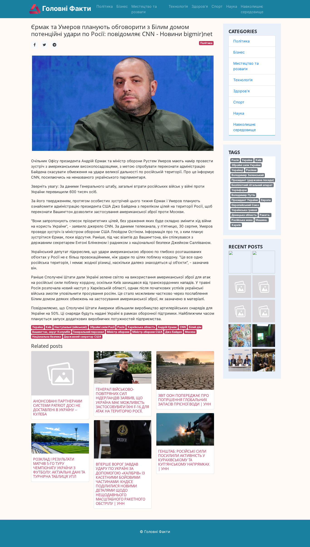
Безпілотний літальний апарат (252, 185)
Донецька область (244, 215)
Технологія (178, 6)
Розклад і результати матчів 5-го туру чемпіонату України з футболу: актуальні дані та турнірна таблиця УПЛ (59, 468)
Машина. (262, 220)
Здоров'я (200, 6)
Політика (104, 6)
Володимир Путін (243, 195)
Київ (258, 160)
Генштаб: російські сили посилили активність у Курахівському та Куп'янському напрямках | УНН (183, 460)
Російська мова (242, 220)
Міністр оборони (118, 332)
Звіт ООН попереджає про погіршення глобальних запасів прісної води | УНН (184, 400)
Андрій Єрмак (167, 327)
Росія (235, 160)
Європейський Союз (245, 205)
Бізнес (122, 6)
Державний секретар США (82, 336)
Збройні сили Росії (102, 327)
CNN (183, 327)
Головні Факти (66, 8)
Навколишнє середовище (252, 9)
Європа (266, 200)
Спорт (217, 6)
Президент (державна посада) (252, 180)
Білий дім (195, 327)
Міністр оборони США (147, 332)
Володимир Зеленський (247, 175)
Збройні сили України (246, 165)
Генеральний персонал (88, 332)
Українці (237, 170)
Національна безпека (46, 336)
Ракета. (265, 215)
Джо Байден (173, 332)
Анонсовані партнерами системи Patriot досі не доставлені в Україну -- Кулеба (57, 408)
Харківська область (141, 327)
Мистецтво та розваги (144, 9)
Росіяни (251, 170)
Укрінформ (239, 190)
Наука (231, 6)
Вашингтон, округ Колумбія (51, 332)
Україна (247, 160)
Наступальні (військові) (70, 327)
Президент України (244, 200)
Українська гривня (244, 210)
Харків (236, 225)
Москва (190, 332)
